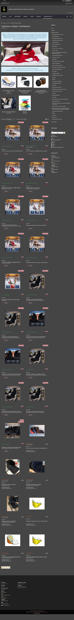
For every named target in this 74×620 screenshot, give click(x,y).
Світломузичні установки (57, 81)
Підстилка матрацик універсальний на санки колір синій (11, 263)
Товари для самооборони (57, 69)
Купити (6, 153)
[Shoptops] (4, 9)
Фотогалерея (17, 16)
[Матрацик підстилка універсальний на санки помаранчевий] (12, 540)
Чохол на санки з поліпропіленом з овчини (36, 151)
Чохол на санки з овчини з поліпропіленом (36, 448)
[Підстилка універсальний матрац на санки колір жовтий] (36, 540)
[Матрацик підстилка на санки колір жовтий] (36, 503)
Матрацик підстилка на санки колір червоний (10, 300)
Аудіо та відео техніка (56, 44)
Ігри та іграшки (55, 50)
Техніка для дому (55, 36)
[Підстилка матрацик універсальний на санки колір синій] (12, 244)
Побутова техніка (55, 42)
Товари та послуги (6, 23)
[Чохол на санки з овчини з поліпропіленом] (36, 430)
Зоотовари (54, 85)
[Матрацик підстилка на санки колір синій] (36, 206)
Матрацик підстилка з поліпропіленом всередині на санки (11, 188)
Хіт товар (54, 93)
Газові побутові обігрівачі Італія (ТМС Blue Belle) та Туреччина (61, 104)
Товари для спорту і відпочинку (58, 61)
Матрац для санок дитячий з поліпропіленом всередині (9, 522)
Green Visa (54, 115)
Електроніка (54, 59)
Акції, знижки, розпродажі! (57, 65)
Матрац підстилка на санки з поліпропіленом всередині (33, 188)
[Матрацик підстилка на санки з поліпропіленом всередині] (36, 466)
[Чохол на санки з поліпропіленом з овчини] (36, 132)
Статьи (31, 16)
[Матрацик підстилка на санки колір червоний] (12, 281)
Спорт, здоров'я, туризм (56, 87)
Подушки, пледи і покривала (57, 48)
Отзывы (53, 30)
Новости (25, 16)
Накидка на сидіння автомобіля (8, 111)
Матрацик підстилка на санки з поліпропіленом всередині (33, 485)
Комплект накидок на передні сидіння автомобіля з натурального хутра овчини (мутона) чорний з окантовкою (36, 375)
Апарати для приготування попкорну (59, 89)
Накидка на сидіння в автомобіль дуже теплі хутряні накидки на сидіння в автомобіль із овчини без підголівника (11, 448)
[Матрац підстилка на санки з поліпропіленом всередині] (36, 169)
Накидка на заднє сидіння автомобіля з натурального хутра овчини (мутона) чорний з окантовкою (36, 337)
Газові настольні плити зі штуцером (59, 106)
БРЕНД (53, 113)
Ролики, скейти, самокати (57, 91)
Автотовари (54, 71)
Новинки (53, 79)
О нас (10, 16)
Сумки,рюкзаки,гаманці (56, 83)
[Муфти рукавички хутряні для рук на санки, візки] (24, 81)
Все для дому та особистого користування (60, 99)
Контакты (38, 16)
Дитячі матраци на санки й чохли (8, 91)
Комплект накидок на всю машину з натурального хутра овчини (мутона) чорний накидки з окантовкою (35, 412)
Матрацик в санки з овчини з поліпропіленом (9, 485)
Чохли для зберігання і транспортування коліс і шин (41, 91)
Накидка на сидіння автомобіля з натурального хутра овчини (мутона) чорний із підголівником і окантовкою (35, 300)
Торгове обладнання (56, 63)
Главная (4, 16)
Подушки (25, 111)
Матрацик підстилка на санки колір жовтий (36, 521)
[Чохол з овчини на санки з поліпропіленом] (12, 132)
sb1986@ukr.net (54, 163)
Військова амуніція (55, 101)
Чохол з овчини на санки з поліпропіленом (12, 151)
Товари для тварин (55, 73)
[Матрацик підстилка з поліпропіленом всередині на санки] (12, 169)
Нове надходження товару (57, 38)
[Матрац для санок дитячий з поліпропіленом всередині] (12, 503)
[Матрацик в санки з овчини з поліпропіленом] (12, 466)
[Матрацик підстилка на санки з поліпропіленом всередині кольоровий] (12, 206)
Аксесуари (54, 97)
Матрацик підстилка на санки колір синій (36, 225)
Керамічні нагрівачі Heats (57, 119)
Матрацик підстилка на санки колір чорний (36, 262)
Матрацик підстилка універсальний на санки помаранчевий (11, 557)
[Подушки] (24, 103)
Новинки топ (54, 117)
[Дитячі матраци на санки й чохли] (8, 81)
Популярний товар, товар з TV (58, 34)
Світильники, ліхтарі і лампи (57, 75)
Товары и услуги (47, 16)
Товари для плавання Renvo (57, 111)
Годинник (54, 77)
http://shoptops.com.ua (5, 595)
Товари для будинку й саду (57, 55)
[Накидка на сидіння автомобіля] (8, 103)
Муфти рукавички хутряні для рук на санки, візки (24, 91)
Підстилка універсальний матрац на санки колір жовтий (36, 557)
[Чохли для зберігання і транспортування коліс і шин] (41, 81)
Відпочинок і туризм (56, 57)
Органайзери (54, 46)
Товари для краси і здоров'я (57, 40)
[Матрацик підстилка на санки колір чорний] (36, 244)
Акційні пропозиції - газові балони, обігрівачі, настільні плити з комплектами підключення (60, 109)
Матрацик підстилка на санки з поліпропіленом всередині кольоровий (11, 226)
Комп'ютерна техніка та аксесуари (58, 67)
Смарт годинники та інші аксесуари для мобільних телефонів (59, 53)
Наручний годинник (56, 95)
